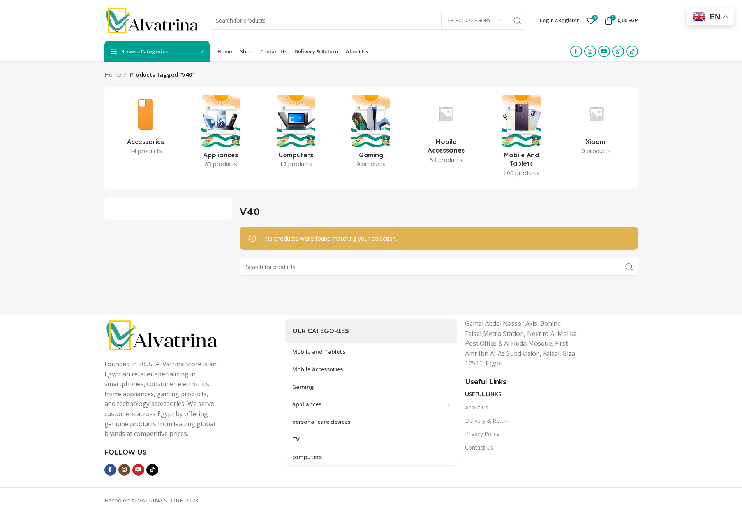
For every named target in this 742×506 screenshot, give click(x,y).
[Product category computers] (296, 133)
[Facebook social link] (576, 51)
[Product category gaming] (371, 133)
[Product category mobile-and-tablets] (521, 138)
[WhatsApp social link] (618, 51)
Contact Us (479, 447)
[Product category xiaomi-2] (596, 127)
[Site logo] (153, 20)
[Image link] (162, 334)
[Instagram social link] (590, 51)
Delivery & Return (487, 420)
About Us (476, 407)
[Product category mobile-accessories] (446, 131)
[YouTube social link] (604, 51)
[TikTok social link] (632, 51)
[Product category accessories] (146, 127)
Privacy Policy (482, 433)
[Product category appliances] (220, 133)
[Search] (517, 21)
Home (112, 74)
